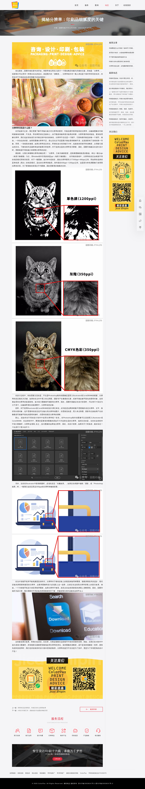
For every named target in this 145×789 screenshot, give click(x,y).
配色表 (27, 773)
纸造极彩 (43, 773)
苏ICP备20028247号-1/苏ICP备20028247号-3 (95, 783)
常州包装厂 (51, 773)
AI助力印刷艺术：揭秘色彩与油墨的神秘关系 (32, 710)
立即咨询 (57, 759)
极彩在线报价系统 (72, 773)
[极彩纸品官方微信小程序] (140, 220)
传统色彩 (20, 773)
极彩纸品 (67, 783)
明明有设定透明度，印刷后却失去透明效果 (32, 708)
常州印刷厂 (60, 773)
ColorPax (83, 773)
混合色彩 (35, 773)
